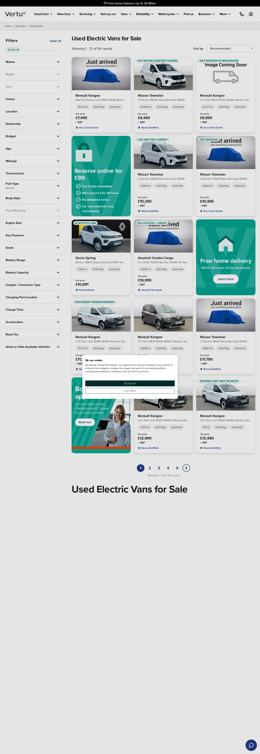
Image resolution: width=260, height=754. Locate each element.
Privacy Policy (142, 371)
